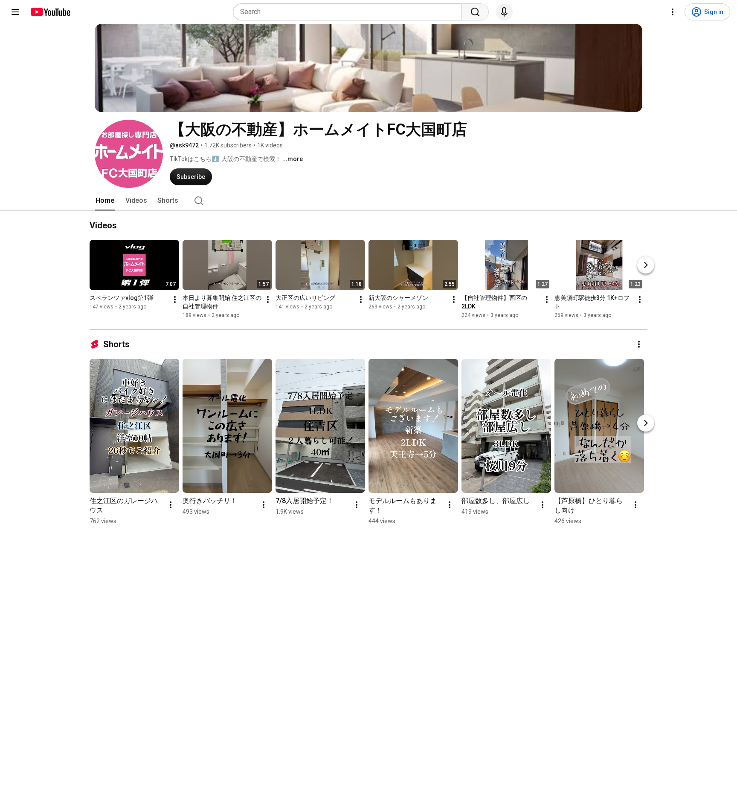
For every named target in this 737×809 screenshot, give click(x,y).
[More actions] (174, 299)
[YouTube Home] (50, 12)
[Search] (475, 11)
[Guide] (15, 12)
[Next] (645, 265)
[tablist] (368, 200)
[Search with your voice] (504, 11)
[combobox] (350, 12)
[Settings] (672, 12)
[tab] (105, 200)
